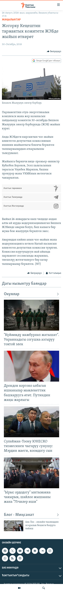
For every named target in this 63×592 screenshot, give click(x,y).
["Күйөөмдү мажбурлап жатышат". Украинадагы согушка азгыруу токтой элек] (31, 315)
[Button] (54, 51)
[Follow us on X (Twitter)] (12, 551)
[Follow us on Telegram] (27, 551)
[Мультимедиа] (19, 588)
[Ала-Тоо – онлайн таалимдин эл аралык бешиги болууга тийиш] (13, 525)
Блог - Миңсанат (19, 515)
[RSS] (12, 558)
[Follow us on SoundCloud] (42, 551)
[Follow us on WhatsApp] (5, 558)
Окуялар (11, 294)
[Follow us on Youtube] (20, 551)
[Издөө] (43, 588)
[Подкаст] (20, 558)
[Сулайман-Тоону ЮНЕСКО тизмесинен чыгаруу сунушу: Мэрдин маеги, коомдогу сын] (31, 421)
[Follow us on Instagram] (50, 551)
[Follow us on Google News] (35, 551)
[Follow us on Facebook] (5, 551)
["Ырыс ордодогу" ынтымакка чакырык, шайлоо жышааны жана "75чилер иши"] (31, 472)
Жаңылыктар (11, 19)
